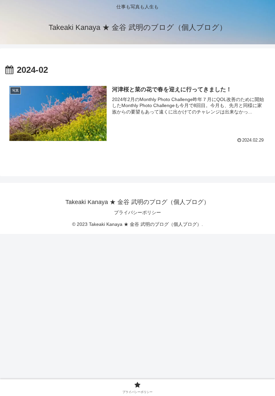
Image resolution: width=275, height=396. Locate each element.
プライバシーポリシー (137, 212)
